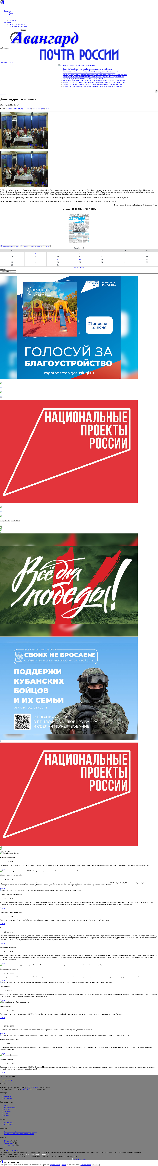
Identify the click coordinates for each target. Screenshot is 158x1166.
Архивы (3, 269)
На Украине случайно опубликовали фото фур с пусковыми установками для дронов (60, 80)
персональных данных (58, 1165)
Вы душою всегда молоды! (9, 246)
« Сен (76, 267)
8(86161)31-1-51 (28, 1089)
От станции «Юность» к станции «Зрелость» (35, 246)
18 (80, 259)
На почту (3, 1080)
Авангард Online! (12, 1150)
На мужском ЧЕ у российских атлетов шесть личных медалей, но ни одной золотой (59, 77)
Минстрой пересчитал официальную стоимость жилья (49, 79)
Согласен (96, 1165)
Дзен (6, 1113)
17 (58, 259)
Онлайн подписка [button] (6, 62)
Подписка (8, 1098)
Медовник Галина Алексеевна (11, 1089)
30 (35, 265)
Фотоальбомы (9, 1145)
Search (23, 30)
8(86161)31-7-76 (32, 1087)
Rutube (6, 1115)
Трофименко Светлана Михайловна (13, 1087)
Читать (2, 869)
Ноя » (82, 267)
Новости (3, 94)
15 (12, 259)
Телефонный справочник (18, 26)
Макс (6, 1106)
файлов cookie (86, 1165)
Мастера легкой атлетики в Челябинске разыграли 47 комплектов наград (55, 73)
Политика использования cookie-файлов (19, 1134)
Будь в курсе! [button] (9, 22)
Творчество (8, 1143)
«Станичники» (11, 108)
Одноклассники (10, 1107)
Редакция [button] (7, 11)
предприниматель (24, 108)
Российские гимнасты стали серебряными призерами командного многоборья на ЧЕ (60, 82)
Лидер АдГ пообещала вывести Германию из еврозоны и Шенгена (53, 69)
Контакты (12, 20)
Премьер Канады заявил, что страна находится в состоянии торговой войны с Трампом (61, 75)
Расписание (8, 1123)
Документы (13, 15)
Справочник (8, 1124)
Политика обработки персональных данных (20, 1132)
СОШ (47, 108)
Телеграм (10, 1080)
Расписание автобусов (17, 24)
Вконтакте (8, 1109)
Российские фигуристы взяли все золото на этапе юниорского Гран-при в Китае (58, 84)
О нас (11, 13)
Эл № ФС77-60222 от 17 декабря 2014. (37, 1154)
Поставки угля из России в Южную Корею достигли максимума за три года (56, 71)
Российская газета (55, 65)
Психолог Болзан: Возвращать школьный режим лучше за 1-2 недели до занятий (58, 86)
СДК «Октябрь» (38, 108)
